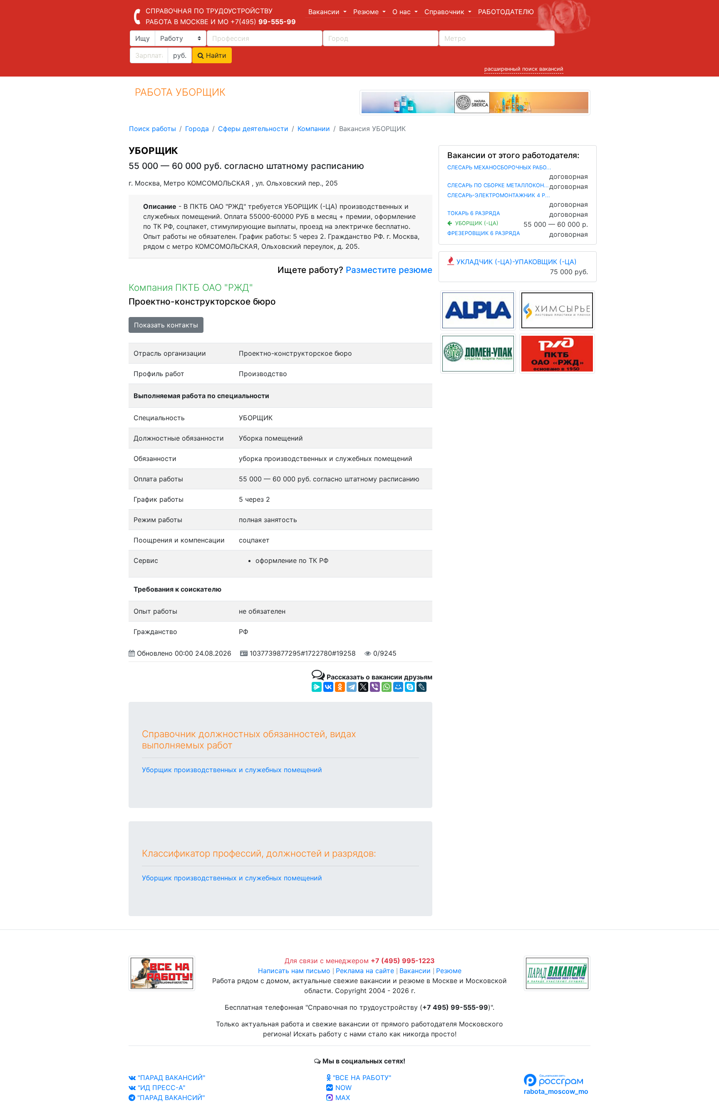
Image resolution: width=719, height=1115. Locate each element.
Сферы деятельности (253, 128)
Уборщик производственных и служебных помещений (232, 770)
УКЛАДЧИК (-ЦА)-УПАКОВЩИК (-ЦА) (516, 262)
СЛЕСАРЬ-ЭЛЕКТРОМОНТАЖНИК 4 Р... (498, 195)
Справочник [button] (445, 11)
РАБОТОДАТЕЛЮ (506, 11)
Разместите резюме (387, 270)
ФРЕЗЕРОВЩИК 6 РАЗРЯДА (483, 233)
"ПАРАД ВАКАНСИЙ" (170, 1077)
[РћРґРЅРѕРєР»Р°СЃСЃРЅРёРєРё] (340, 687)
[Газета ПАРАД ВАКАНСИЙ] (557, 973)
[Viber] (375, 687)
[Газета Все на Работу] (162, 973)
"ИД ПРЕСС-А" (160, 1087)
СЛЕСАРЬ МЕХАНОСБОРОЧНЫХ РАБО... (499, 167)
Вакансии (415, 970)
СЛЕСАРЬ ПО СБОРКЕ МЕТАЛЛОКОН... (498, 185)
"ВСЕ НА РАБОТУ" (361, 1077)
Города (197, 128)
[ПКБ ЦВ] (557, 353)
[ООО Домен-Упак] (478, 353)
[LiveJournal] (421, 687)
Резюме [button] (367, 11)
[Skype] (410, 687)
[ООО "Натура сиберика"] (475, 102)
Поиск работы (152, 128)
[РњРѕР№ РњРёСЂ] (398, 687)
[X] (363, 687)
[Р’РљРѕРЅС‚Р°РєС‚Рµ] (328, 687)
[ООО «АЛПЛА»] (478, 309)
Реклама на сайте (365, 970)
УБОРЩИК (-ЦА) (476, 223)
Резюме (448, 970)
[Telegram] (352, 687)
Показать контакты (166, 325)
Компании (314, 128)
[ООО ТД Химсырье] (557, 309)
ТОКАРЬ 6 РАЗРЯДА (473, 213)
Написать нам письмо (294, 970)
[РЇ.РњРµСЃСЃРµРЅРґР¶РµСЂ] (317, 687)
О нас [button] (402, 11)
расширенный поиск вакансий (523, 69)
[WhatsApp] (387, 687)
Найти (215, 55)
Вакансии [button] (325, 11)
